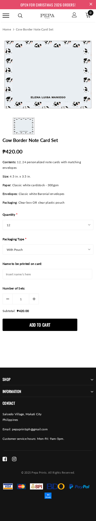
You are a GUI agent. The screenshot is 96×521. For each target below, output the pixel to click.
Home (7, 29)
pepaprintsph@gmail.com (30, 429)
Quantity (10, 214)
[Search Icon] (20, 15)
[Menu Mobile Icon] (6, 15)
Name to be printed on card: (22, 264)
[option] (48, 74)
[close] (90, 4)
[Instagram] (14, 459)
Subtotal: (9, 311)
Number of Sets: (14, 288)
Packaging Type (15, 239)
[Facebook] (5, 459)
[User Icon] (74, 15)
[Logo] (47, 15)
